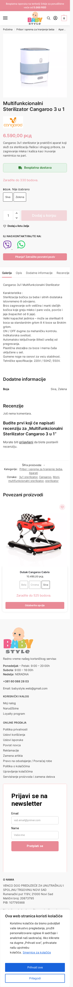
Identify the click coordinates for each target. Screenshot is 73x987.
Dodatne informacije (39, 273)
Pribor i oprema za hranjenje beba (35, 29)
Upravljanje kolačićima (18, 771)
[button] (63, 18)
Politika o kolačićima (16, 766)
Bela (23, 584)
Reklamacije (11, 750)
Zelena (20, 197)
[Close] (65, 912)
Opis (19, 273)
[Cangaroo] (13, 122)
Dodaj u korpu (44, 215)
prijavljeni (26, 442)
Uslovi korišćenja (14, 734)
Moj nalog (9, 703)
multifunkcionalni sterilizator (26, 480)
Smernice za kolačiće (37, 952)
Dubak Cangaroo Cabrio (35, 572)
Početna (8, 29)
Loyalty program (14, 713)
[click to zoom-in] (35, 65)
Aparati (62, 29)
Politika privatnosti (15, 729)
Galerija (7, 273)
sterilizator (52, 480)
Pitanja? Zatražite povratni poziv (35, 256)
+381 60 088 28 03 (16, 681)
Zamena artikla (13, 755)
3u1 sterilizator (28, 477)
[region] (35, 948)
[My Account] (55, 18)
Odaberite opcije (35, 605)
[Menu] (9, 18)
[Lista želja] (62, 507)
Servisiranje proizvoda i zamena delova (29, 776)
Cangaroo (45, 477)
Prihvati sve (35, 967)
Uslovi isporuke (13, 740)
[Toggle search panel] (49, 18)
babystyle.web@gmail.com (29, 688)
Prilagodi (35, 978)
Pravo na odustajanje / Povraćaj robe (27, 761)
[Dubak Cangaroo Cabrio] (34, 534)
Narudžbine (11, 708)
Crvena (35, 584)
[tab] (7, 272)
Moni (56, 477)
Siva (7, 197)
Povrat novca (12, 745)
